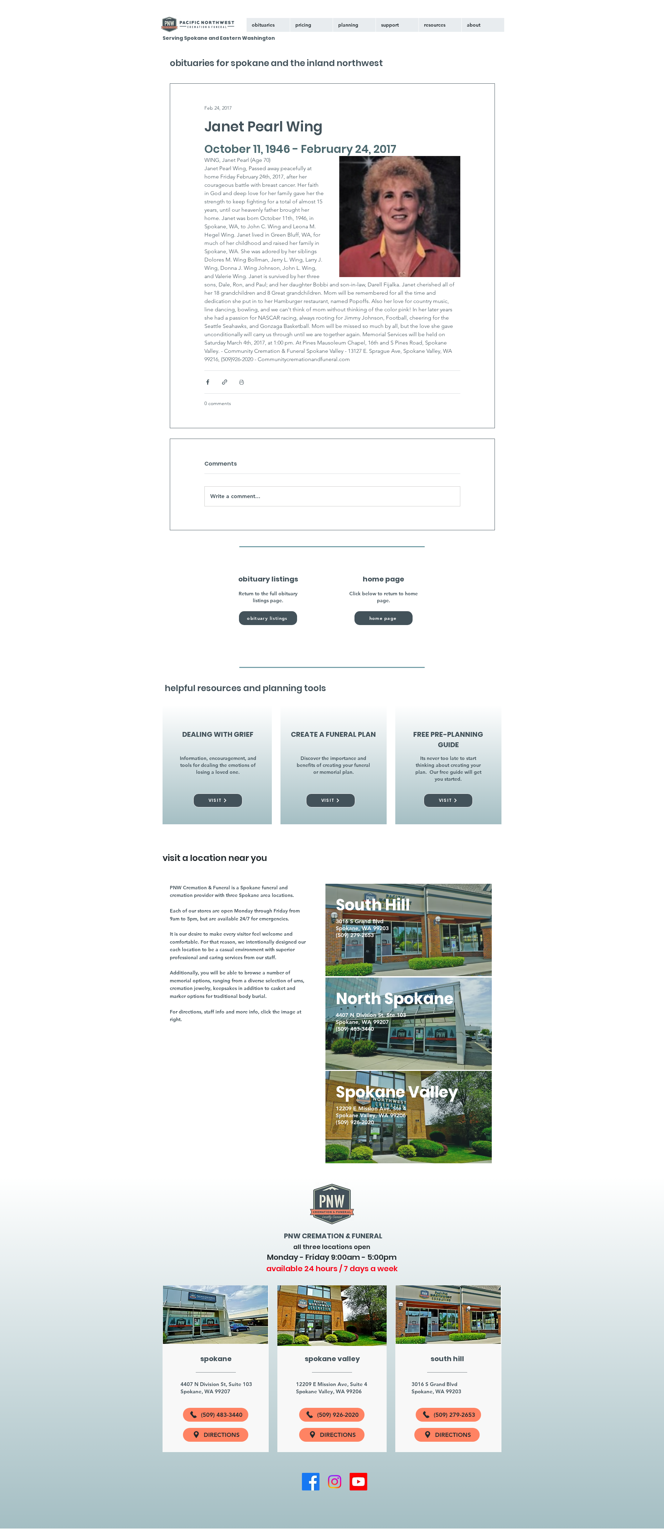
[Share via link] (224, 382)
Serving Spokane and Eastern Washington (219, 38)
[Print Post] (241, 382)
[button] (397, 25)
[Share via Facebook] (207, 382)
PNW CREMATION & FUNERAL (333, 1236)
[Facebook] (311, 1481)
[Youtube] (358, 1481)
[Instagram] (334, 1481)
